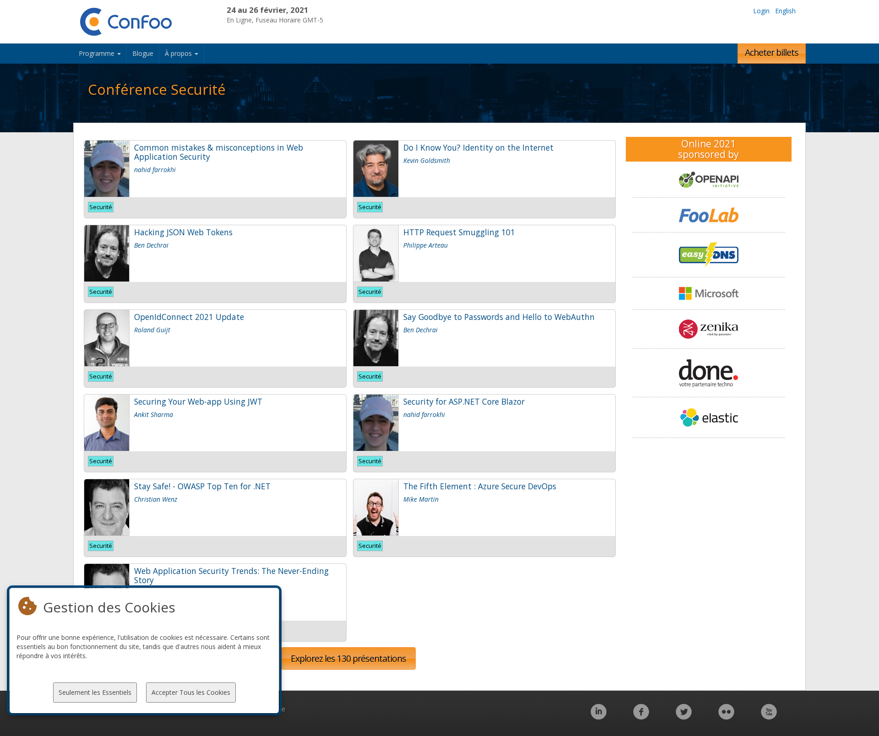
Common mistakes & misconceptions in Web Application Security (218, 152)
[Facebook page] (641, 716)
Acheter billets (771, 52)
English (785, 10)
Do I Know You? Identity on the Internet (478, 147)
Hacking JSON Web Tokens (183, 232)
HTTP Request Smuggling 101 (459, 232)
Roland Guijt (152, 329)
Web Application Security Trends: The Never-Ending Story (231, 575)
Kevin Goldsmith (426, 160)
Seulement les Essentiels (95, 692)
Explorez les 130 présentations (348, 658)
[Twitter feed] (683, 716)
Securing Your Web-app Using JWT (198, 401)
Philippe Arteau (425, 245)
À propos (179, 53)
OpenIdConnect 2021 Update (189, 316)
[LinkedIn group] (598, 716)
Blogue (142, 53)
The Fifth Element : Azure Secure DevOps (479, 486)
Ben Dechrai (151, 245)
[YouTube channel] (769, 716)
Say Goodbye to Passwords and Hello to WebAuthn (499, 316)
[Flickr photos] (726, 716)
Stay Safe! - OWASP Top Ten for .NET (202, 486)
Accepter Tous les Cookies (191, 692)
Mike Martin (421, 499)
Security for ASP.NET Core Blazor (464, 401)
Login (761, 10)
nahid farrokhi (155, 169)
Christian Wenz (155, 499)
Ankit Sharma (153, 414)
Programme (97, 53)
